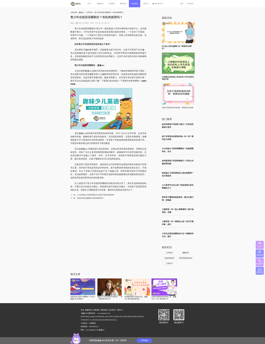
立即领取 (144, 340)
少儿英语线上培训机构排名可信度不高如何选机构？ (96, 195)
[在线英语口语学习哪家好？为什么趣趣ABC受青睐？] (82, 294)
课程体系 (123, 3)
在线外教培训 (169, 258)
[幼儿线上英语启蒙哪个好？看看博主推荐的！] (179, 42)
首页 (89, 3)
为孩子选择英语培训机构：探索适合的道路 (177, 107)
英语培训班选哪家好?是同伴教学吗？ (90, 198)
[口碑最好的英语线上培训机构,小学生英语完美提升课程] (179, 73)
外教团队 (111, 3)
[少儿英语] (76, 3)
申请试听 (190, 3)
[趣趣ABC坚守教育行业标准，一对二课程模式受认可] (109, 295)
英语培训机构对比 (185, 258)
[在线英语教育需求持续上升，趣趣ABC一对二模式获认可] (164, 295)
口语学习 (169, 263)
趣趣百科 (185, 253)
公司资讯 (89, 12)
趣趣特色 (100, 3)
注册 (181, 3)
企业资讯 (134, 3)
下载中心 (146, 3)
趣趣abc (81, 12)
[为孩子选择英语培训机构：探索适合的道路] (179, 104)
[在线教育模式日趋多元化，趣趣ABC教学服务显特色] (137, 295)
